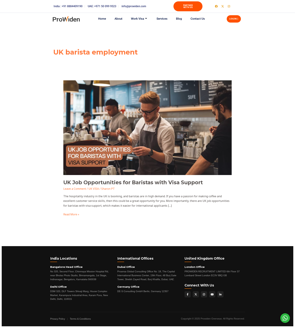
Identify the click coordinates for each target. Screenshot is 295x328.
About (118, 18)
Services (162, 18)
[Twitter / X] (196, 294)
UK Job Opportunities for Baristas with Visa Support (133, 182)
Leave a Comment (74, 189)
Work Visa (137, 18)
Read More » (71, 214)
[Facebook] (188, 294)
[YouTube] (212, 294)
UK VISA (93, 189)
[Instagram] (204, 294)
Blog (179, 18)
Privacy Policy (57, 319)
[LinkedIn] (220, 294)
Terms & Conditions (80, 319)
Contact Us (198, 18)
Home (102, 18)
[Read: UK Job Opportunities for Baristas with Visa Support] (147, 127)
